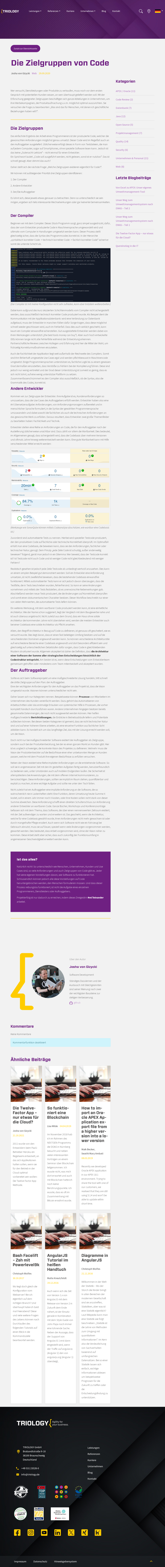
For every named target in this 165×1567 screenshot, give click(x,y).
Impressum (20, 1561)
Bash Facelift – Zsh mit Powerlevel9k (26, 1260)
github (77, 1002)
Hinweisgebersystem (65, 1561)
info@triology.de (30, 1474)
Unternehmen (87, 11)
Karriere (70, 11)
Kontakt (116, 11)
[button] (159, 11)
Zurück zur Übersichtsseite (25, 48)
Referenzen (53, 11)
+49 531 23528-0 (30, 1468)
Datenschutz (40, 1561)
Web (34, 73)
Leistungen (34, 11)
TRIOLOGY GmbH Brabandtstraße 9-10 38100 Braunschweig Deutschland (34, 1453)
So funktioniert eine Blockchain (58, 1113)
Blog (104, 11)
